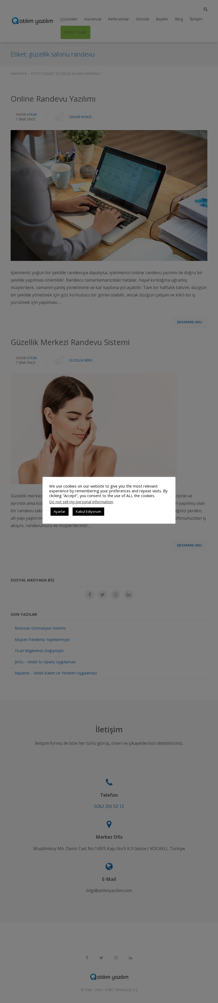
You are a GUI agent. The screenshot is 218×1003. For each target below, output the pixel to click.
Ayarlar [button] (59, 511)
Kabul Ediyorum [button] (88, 511)
